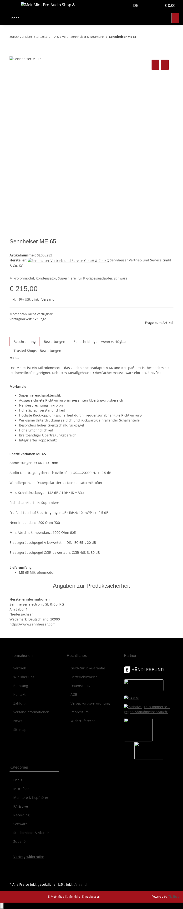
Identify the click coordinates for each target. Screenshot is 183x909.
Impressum (80, 712)
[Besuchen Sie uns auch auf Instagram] (13, 875)
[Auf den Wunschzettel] (165, 65)
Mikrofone (21, 788)
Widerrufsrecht (83, 721)
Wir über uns (23, 677)
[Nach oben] (2, 906)
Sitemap (19, 729)
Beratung (20, 685)
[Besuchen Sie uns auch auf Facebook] (13, 864)
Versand (48, 299)
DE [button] (136, 5)
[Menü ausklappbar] (10, 5)
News (17, 721)
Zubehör (20, 841)
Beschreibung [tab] (25, 341)
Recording (21, 815)
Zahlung (19, 703)
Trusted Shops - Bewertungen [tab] (37, 350)
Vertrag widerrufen (28, 856)
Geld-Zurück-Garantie (88, 668)
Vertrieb (19, 668)
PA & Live (20, 806)
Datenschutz (81, 685)
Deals (17, 780)
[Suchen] (175, 18)
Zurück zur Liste (21, 36)
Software (20, 824)
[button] (148, 5)
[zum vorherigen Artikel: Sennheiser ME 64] (140, 38)
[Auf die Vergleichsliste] (155, 65)
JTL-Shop (173, 897)
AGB (74, 694)
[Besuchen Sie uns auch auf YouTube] (13, 870)
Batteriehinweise (84, 677)
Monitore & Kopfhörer (30, 797)
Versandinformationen (31, 712)
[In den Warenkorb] (13, 53)
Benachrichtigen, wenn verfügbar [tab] (100, 341)
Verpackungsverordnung (90, 703)
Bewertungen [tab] (54, 341)
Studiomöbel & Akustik (31, 832)
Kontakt (19, 694)
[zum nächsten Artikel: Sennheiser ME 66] (148, 38)
